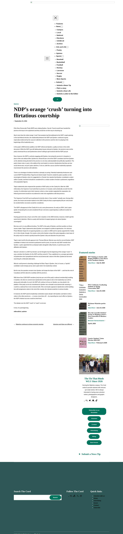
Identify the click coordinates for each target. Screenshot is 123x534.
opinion (24, 311)
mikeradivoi (17, 311)
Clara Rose (91, 263)
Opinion (16, 104)
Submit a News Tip (91, 454)
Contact (94, 424)
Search (55, 497)
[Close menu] (55, 18)
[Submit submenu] (63, 82)
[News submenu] (61, 26)
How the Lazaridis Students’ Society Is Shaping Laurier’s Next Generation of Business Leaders (97, 315)
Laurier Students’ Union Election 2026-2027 (96, 339)
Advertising (94, 430)
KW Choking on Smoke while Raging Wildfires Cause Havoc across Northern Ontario (98, 258)
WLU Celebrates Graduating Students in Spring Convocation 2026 (97, 286)
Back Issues (94, 442)
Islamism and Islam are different (62, 324)
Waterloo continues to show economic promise (29, 324)
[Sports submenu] (62, 56)
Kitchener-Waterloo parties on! (97, 304)
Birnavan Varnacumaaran (96, 320)
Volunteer (94, 418)
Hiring (94, 436)
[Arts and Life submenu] (67, 47)
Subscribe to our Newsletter (94, 411)
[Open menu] (47, 58)
